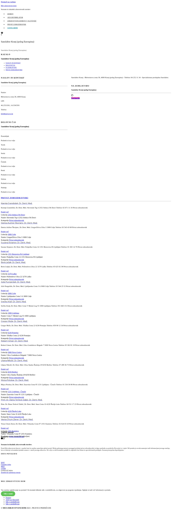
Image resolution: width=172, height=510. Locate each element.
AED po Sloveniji (12, 500)
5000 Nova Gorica (15, 352)
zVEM (3, 468)
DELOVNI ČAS (10, 65)
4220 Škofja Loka (14, 411)
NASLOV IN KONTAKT (13, 63)
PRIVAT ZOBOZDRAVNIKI (14, 70)
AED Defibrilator (15, 17)
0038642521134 (7, 114)
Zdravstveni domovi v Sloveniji (21, 21)
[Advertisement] (121, 124)
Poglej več (5, 212)
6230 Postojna (13, 333)
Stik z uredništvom (12, 502)
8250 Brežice (13, 372)
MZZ (3, 466)
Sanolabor (12, 28)
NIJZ (3, 462)
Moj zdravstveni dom (8, 6)
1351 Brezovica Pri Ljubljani (18, 254)
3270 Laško (12, 274)
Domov (10, 14)
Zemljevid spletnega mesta (10, 472)
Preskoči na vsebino (8, 2)
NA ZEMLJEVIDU (11, 67)
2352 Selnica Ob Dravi (16, 215)
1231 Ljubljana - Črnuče (17, 392)
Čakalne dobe (6, 464)
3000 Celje (12, 234)
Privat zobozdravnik (16, 24)
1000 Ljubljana (13, 313)
